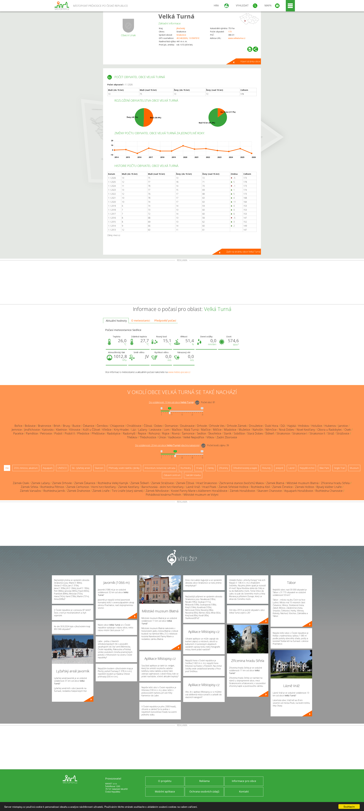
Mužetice (244, 430)
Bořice (18, 426)
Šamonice (188, 433)
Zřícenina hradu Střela (335, 483)
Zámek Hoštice (304, 487)
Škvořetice (214, 433)
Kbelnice (61, 430)
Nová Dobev (286, 430)
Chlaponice (117, 426)
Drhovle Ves (217, 426)
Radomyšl (129, 433)
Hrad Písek (209, 487)
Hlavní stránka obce (250, 61)
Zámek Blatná (275, 483)
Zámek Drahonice (78, 491)
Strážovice (342, 433)
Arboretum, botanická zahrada (160, 468)
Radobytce (113, 433)
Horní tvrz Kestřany (103, 487)
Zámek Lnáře (100, 491)
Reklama (204, 781)
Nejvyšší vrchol (307, 468)
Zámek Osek (21, 483)
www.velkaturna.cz (236, 38)
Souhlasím (349, 806)
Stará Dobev (255, 433)
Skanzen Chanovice (269, 491)
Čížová (148, 426)
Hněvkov (303, 426)
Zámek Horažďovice (242, 491)
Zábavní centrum (172, 475)
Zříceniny (223, 468)
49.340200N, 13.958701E (187, 38)
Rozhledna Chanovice (329, 491)
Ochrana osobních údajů (204, 791)
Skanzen (99, 468)
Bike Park (324, 468)
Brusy (66, 426)
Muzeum (354, 468)
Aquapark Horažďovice (298, 491)
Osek (347, 430)
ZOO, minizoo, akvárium (26, 468)
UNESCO (62, 468)
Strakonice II (317, 433)
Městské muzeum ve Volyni (201, 494)
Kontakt (244, 791)
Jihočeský (180, 28)
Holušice (316, 426)
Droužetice (256, 426)
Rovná (176, 433)
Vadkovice (174, 437)
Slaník (227, 433)
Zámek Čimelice (282, 487)
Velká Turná (176, 16)
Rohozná (154, 433)
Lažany (142, 430)
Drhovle (202, 426)
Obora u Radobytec (329, 430)
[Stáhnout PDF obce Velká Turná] (249, 49)
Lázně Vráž (193, 487)
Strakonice (181, 34)
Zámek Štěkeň (139, 483)
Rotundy (266, 468)
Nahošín (258, 430)
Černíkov (102, 426)
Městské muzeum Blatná (302, 483)
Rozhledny (185, 468)
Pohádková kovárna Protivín (163, 494)
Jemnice (17, 430)
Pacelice (18, 433)
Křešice (106, 430)
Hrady (199, 468)
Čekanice (88, 426)
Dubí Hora (271, 426)
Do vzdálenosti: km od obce (171, 402)
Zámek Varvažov (30, 491)
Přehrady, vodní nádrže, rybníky (123, 468)
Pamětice (32, 433)
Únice (162, 437)
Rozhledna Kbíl (260, 487)
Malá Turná (191, 430)
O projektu (164, 781)
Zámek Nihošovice (157, 491)
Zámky (210, 468)
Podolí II (70, 433)
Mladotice (230, 430)
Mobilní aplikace (165, 791)
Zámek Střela (29, 487)
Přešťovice (98, 433)
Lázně (291, 468)
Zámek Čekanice (84, 483)
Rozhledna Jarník (54, 491)
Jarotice (343, 426)
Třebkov (132, 437)
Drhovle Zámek (237, 426)
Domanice (171, 426)
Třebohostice (148, 437)
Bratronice (44, 426)
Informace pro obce (244, 781)
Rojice (165, 433)
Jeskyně (279, 468)
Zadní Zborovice (227, 437)
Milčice (217, 430)
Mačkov (177, 430)
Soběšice (239, 433)
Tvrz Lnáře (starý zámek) (127, 491)
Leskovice (155, 430)
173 (230, 31)
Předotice (83, 433)
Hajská (291, 426)
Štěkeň (269, 433)
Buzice (76, 426)
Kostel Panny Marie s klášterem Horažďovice (199, 491)
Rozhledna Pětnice (52, 487)
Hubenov (330, 426)
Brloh (57, 426)
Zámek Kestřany (128, 487)
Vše (7, 468)
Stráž (330, 433)
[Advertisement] (182, 283)
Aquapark (47, 468)
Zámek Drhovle (62, 483)
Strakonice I (299, 433)
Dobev (158, 426)
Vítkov (210, 437)
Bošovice (30, 426)
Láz (134, 430)
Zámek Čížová (185, 483)
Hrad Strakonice (206, 483)
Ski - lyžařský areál (81, 468)
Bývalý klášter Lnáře (329, 487)
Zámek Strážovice (162, 483)
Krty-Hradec (121, 430)
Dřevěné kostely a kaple (245, 468)
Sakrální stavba (193, 475)
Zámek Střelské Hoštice (233, 487)
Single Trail (339, 468)
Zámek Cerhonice (77, 487)
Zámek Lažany (40, 483)
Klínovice (74, 430)
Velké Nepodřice (193, 437)
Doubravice (187, 426)
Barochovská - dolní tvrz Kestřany (162, 487)
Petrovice (46, 433)
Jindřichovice (32, 430)
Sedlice (201, 433)
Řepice (142, 433)
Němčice (271, 430)
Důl (283, 426)
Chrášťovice (134, 426)
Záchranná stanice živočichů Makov (241, 483)
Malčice (206, 430)
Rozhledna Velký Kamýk (113, 483)
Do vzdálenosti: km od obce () (167, 445)
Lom (166, 430)
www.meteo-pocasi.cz (179, 372)
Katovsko (48, 430)
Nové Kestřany (306, 430)
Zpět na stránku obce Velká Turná (243, 251)
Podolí (58, 433)
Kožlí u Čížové (91, 430)
